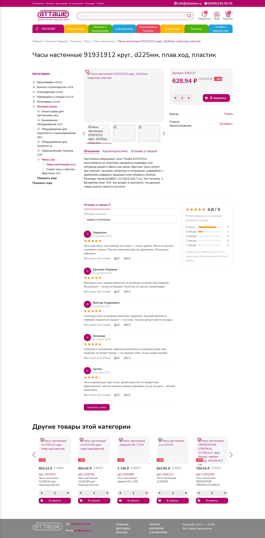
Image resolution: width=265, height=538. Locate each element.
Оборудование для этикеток (52, 144)
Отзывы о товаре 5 (97, 205)
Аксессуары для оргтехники (50, 113)
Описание (92, 151)
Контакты (38, 3)
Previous (84, 133)
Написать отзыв (96, 407)
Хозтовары (48, 102)
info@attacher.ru (190, 3)
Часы (48, 160)
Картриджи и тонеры (55, 97)
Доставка (61, 3)
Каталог (122, 532)
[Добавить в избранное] (87, 72)
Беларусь (226, 124)
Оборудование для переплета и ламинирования (56, 133)
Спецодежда (50, 92)
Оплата (49, 3)
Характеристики (114, 151)
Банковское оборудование (49, 122)
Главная (37, 41)
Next (164, 133)
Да (116, 258)
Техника (47, 107)
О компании (76, 3)
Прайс (100, 3)
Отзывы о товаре (144, 151)
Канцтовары (49, 82)
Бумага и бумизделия (55, 87)
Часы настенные (61, 164)
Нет (127, 258)
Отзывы (90, 3)
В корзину (218, 98)
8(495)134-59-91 (220, 3)
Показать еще (47, 178)
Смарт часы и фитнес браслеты (58, 171)
